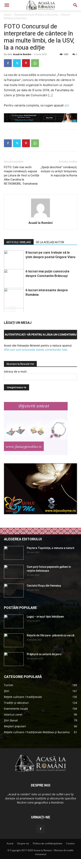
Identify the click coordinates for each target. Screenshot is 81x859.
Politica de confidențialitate (47, 843)
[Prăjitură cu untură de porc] (14, 659)
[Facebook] (8, 63)
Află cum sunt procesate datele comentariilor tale (35, 349)
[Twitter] (17, 63)
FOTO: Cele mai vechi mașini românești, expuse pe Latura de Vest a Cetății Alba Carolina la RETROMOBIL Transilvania (21, 175)
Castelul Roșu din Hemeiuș (44, 585)
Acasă (7, 14)
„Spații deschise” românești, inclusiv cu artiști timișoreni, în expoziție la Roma (59, 171)
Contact (70, 843)
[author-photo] (40, 217)
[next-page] (12, 309)
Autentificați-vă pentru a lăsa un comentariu (40, 334)
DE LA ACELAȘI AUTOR (50, 242)
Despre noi (23, 843)
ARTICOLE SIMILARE (18, 242)
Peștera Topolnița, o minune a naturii (50, 548)
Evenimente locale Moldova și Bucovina (35, 14)
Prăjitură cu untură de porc (44, 654)
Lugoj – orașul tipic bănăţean (45, 616)
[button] (6, 5)
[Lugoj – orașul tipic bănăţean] (14, 621)
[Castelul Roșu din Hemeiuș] (14, 590)
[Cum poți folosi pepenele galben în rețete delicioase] (14, 572)
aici (66, 105)
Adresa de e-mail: (15, 371)
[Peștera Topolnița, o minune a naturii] (14, 553)
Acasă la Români (22, 54)
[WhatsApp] (35, 63)
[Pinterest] (26, 63)
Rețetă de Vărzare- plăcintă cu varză (50, 635)
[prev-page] (6, 309)
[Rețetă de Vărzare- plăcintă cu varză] (14, 640)
